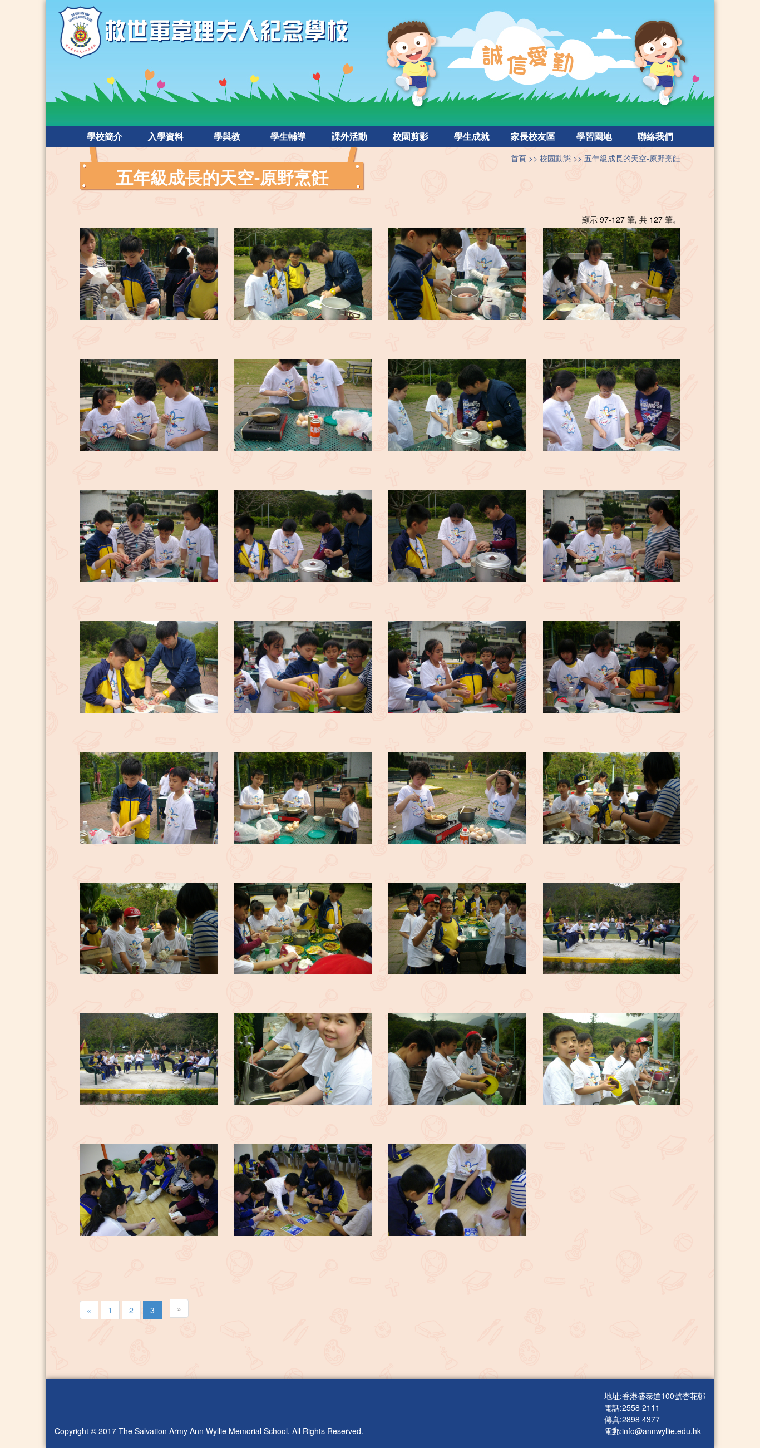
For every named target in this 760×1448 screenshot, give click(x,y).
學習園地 (594, 136)
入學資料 (166, 136)
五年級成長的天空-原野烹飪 (632, 158)
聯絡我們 (655, 136)
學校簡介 (104, 136)
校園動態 (555, 158)
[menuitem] (104, 136)
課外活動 (349, 136)
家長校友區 (533, 136)
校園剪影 (410, 136)
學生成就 (472, 136)
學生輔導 (288, 136)
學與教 (227, 136)
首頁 (518, 158)
